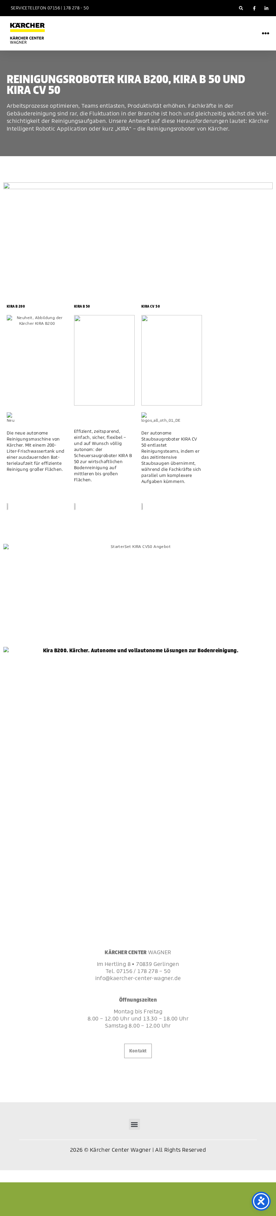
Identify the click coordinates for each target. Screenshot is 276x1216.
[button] (241, 8)
